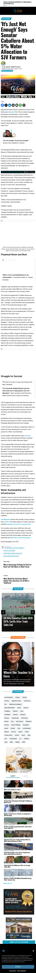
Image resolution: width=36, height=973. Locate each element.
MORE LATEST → (8, 883)
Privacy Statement (21, 970)
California (6, 19)
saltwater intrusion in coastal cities (19, 524)
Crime (5, 799)
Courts (34, 5)
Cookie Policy (12, 970)
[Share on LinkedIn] (9, 105)
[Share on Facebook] (2, 105)
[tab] (13, 776)
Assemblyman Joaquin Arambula (14, 548)
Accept (18, 967)
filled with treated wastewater (20, 538)
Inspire (5, 669)
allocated (11, 112)
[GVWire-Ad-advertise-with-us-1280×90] (18, 97)
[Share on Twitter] (6, 105)
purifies (6, 522)
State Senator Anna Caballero (13, 553)
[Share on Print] (13, 105)
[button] (33, 951)
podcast (27, 436)
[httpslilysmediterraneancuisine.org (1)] (19, 773)
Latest (5, 615)
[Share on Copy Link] (24, 105)
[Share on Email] (16, 105)
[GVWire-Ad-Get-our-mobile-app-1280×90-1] (18, 173)
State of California (9, 550)
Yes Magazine (5, 519)
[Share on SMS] (20, 105)
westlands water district (11, 556)
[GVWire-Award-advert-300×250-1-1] (19, 914)
